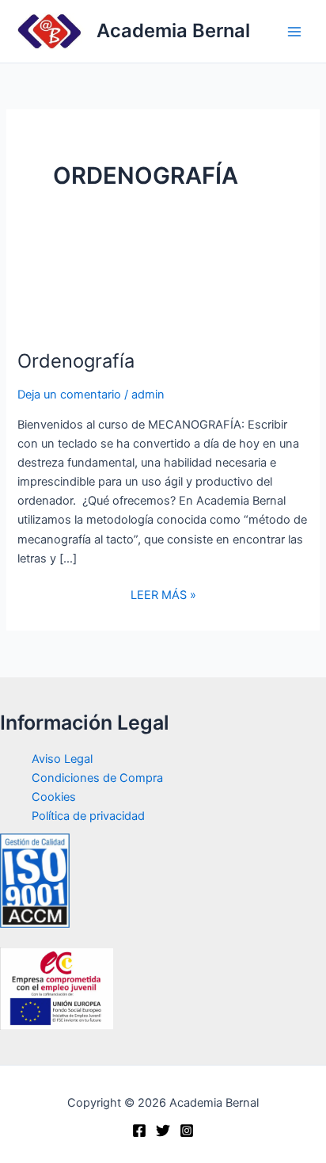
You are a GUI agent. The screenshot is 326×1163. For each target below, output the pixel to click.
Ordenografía (76, 360)
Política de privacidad (88, 816)
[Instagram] (187, 1130)
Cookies (54, 797)
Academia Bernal (173, 30)
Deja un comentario (69, 394)
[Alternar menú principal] (294, 31)
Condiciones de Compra (97, 778)
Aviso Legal (62, 759)
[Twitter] (163, 1130)
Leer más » (163, 594)
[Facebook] (139, 1130)
